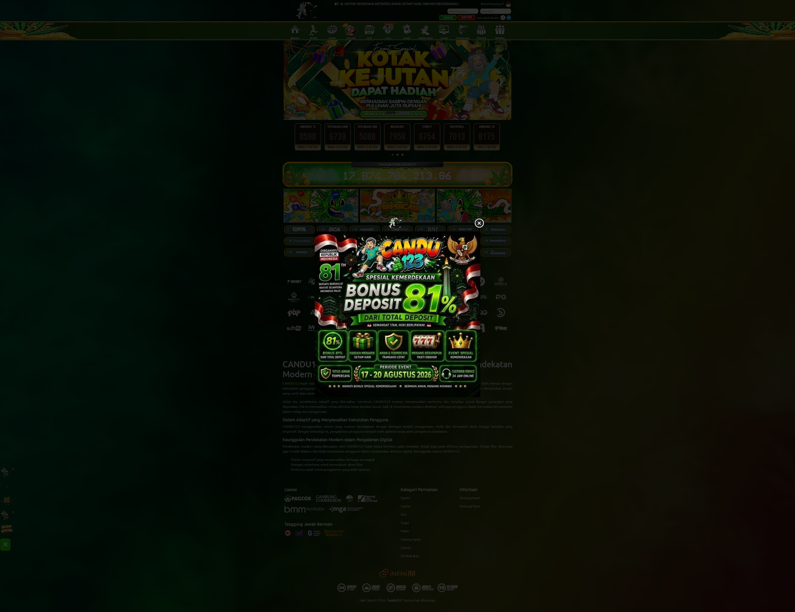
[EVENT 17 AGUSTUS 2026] (397, 314)
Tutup (479, 223)
